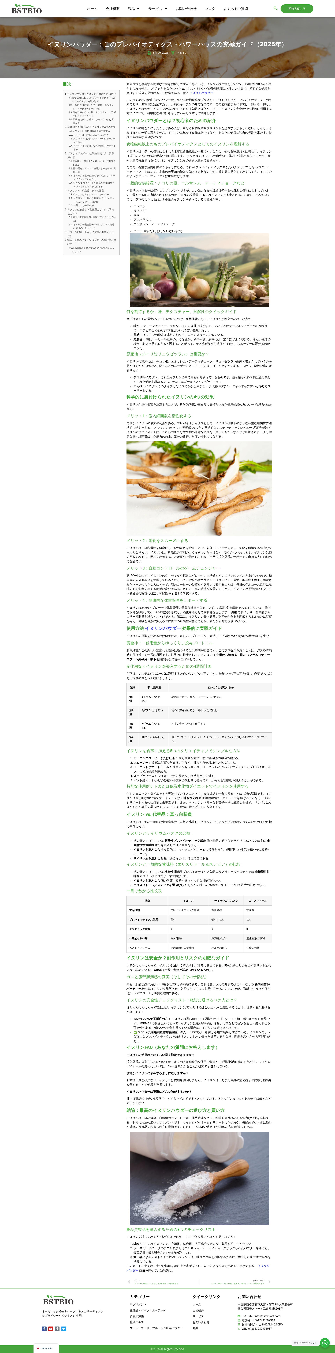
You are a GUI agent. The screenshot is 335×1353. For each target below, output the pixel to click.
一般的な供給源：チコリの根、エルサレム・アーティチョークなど (93, 107)
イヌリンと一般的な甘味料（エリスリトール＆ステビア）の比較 (93, 200)
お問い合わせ (186, 9)
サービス (155, 9)
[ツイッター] (63, 1329)
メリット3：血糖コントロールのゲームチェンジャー (94, 140)
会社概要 (113, 9)
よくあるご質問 (236, 9)
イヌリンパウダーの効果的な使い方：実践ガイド (91, 155)
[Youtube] (50, 1329)
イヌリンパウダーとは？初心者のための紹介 (91, 93)
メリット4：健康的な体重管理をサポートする (94, 147)
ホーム (92, 9)
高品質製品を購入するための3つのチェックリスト (93, 249)
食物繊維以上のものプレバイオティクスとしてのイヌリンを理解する (93, 99)
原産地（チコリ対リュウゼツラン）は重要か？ (93, 121)
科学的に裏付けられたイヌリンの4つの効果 (92, 126)
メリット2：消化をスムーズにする (91, 134)
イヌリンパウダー (201, 93)
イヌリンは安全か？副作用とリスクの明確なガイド (91, 211)
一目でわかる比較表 (83, 205)
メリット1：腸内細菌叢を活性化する (91, 130)
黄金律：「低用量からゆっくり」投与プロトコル (94, 163)
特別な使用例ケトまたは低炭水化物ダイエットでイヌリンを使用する (93, 184)
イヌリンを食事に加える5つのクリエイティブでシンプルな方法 (94, 177)
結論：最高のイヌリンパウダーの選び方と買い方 (91, 242)
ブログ (210, 9)
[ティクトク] (57, 1329)
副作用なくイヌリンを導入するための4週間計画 (94, 170)
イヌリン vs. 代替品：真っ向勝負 (86, 190)
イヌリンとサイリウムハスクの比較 (91, 194)
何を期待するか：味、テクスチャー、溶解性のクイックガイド (94, 114)
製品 (131, 9)
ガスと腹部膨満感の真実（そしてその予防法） (94, 219)
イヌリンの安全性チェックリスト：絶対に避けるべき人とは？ (93, 226)
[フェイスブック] (44, 1329)
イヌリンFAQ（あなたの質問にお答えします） (91, 234)
